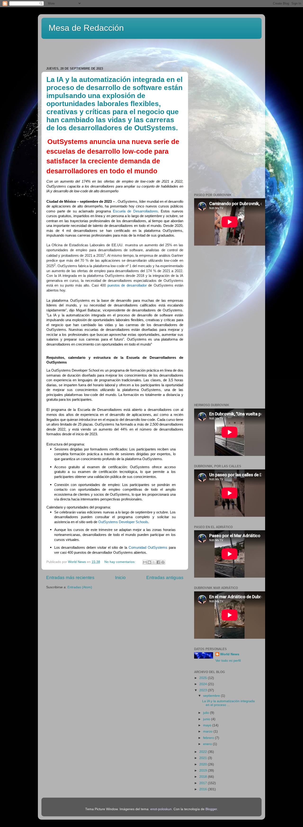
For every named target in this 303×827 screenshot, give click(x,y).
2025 (203, 678)
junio (207, 719)
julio (206, 713)
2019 (203, 770)
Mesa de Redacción (86, 28)
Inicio (120, 577)
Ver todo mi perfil (228, 660)
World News (229, 654)
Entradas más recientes (70, 577)
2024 (203, 684)
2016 (203, 789)
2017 (203, 783)
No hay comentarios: (120, 562)
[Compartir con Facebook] (158, 562)
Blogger (211, 809)
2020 (203, 764)
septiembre (212, 695)
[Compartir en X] (154, 562)
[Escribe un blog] (149, 562)
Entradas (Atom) (79, 587)
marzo (208, 731)
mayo (207, 725)
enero (208, 744)
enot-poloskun (161, 809)
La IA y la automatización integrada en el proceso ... (228, 703)
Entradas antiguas (164, 577)
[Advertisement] (101, 51)
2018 (203, 776)
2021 (203, 758)
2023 (203, 690)
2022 (203, 752)
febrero (209, 738)
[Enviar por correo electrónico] (145, 562)
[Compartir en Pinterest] (162, 562)
